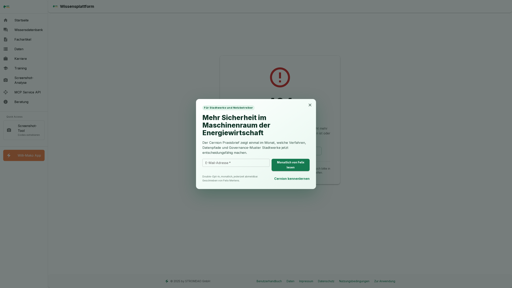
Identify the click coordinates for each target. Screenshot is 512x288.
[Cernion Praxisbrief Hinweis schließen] (310, 105)
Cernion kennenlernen (292, 179)
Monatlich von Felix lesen (290, 165)
